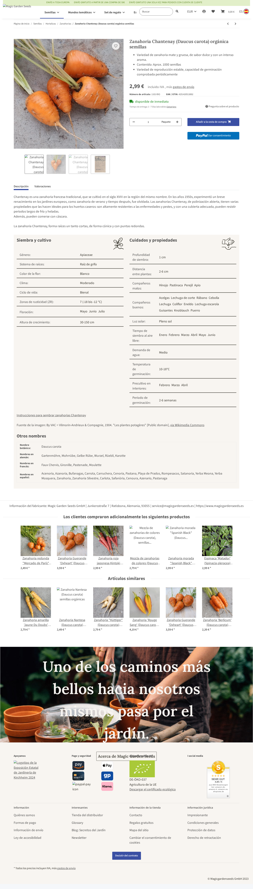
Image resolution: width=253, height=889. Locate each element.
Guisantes (166, 310)
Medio (163, 352)
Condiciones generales (203, 822)
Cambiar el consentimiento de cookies (150, 840)
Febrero (174, 335)
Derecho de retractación (204, 837)
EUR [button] (190, 11)
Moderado (87, 283)
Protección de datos (201, 830)
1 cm (162, 257)
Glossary (77, 822)
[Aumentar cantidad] (177, 122)
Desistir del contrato (126, 856)
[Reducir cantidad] (134, 122)
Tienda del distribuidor (87, 815)
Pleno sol (165, 321)
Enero (163, 335)
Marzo (185, 335)
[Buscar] (177, 12)
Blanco (84, 273)
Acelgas (164, 298)
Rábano (202, 298)
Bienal (84, 292)
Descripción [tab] (21, 186)
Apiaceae (86, 255)
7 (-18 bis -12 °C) (91, 302)
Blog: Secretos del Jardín (89, 830)
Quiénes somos (24, 815)
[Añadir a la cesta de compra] (17, 36)
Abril (194, 335)
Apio (197, 285)
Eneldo (188, 304)
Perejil (188, 285)
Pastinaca (176, 285)
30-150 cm (87, 322)
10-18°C (164, 369)
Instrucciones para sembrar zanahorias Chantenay (51, 415)
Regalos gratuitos (141, 822)
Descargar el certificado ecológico (152, 789)
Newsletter (79, 837)
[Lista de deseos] (213, 12)
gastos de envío (183, 87)
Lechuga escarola (207, 304)
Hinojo (163, 285)
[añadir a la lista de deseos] (116, 46)
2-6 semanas (167, 400)
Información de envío (28, 830)
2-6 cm (163, 271)
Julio (101, 311)
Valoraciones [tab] (42, 186)
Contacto (135, 815)
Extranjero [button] (171, 106)
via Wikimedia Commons (187, 425)
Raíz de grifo (88, 264)
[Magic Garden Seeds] (17, 10)
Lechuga (165, 304)
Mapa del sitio (139, 830)
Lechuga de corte (183, 298)
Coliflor (177, 304)
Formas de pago (25, 822)
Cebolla (214, 298)
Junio (93, 311)
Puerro (195, 310)
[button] (204, 12)
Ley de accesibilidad (27, 837)
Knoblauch (181, 310)
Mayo (83, 311)
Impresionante (197, 815)
